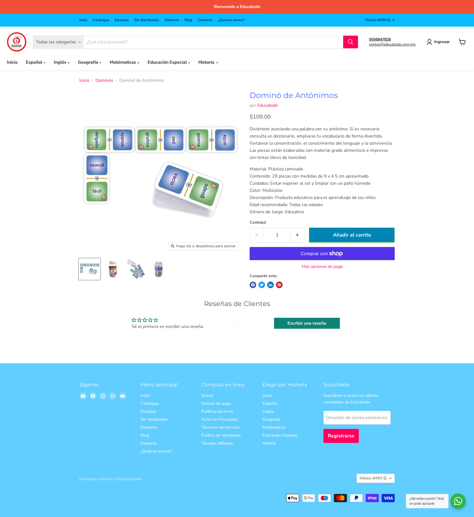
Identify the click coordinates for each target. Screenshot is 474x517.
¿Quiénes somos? (231, 20)
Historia (206, 62)
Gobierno (172, 20)
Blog (188, 20)
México (377, 20)
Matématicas (123, 62)
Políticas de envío (217, 411)
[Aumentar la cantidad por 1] (297, 235)
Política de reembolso (221, 435)
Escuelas (122, 20)
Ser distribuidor (146, 20)
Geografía (88, 62)
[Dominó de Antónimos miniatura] (89, 269)
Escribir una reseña (306, 323)
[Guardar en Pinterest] (279, 285)
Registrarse (341, 435)
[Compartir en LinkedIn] (270, 285)
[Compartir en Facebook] (253, 285)
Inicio (83, 20)
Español (34, 62)
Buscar (207, 395)
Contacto (205, 20)
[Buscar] (350, 42)
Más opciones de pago (322, 266)
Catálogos (101, 20)
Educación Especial (168, 62)
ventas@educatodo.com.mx (392, 44)
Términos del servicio (220, 427)
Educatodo (267, 105)
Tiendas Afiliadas (217, 443)
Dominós (104, 80)
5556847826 (380, 39)
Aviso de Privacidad (219, 419)
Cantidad (258, 222)
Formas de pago (216, 403)
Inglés (60, 62)
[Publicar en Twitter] (261, 285)
